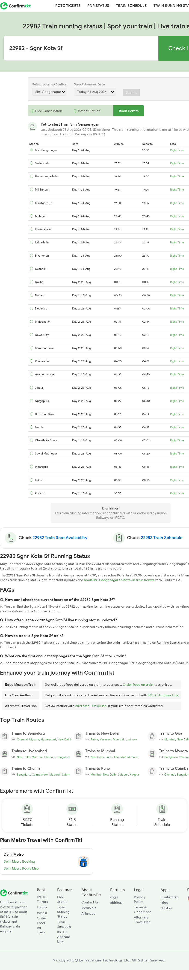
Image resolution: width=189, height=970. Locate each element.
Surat (135, 757)
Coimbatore (40, 774)
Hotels (42, 913)
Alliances (88, 913)
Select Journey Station (49, 84)
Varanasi (105, 739)
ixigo (114, 897)
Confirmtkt (169, 897)
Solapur (123, 774)
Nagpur (134, 774)
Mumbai (118, 739)
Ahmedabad (122, 757)
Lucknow (131, 739)
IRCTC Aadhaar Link (163, 695)
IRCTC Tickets (67, 6)
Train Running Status (63, 911)
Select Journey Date (89, 84)
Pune (109, 757)
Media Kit (88, 908)
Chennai (22, 739)
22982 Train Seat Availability (59, 537)
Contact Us (90, 902)
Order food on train (138, 684)
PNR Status (98, 6)
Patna (94, 739)
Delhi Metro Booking (19, 861)
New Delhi (64, 739)
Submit (131, 92)
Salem (66, 774)
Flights (42, 907)
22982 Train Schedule (162, 537)
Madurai (54, 774)
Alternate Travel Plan (90, 706)
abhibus (116, 902)
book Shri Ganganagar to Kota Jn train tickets (119, 580)
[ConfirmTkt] (14, 892)
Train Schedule (131, 6)
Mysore (34, 739)
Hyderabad (48, 739)
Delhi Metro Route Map (21, 868)
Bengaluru (63, 757)
